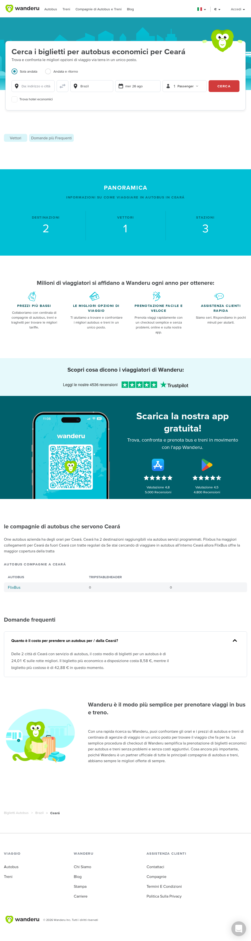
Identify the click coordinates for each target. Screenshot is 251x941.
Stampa (80, 886)
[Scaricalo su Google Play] (207, 465)
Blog (130, 9)
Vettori (15, 138)
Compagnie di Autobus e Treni (98, 9)
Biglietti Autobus (16, 813)
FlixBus (14, 587)
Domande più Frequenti (51, 138)
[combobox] (33, 86)
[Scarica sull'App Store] (158, 465)
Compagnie (156, 876)
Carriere (81, 896)
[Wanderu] (22, 8)
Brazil (39, 813)
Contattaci (155, 866)
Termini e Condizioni (164, 886)
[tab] (28, 74)
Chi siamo (82, 866)
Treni (66, 9)
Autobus (50, 9)
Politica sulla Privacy (164, 896)
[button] (202, 9)
